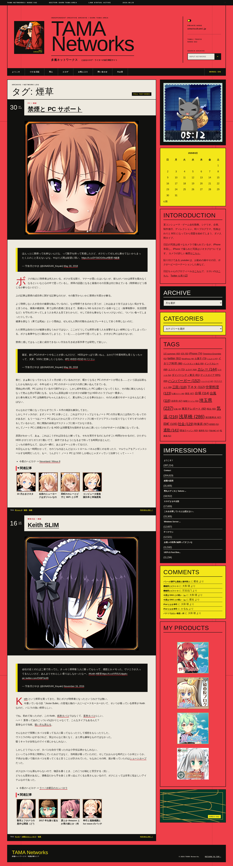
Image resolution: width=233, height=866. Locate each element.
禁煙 (30, 510)
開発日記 (31, 519)
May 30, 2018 (71, 266)
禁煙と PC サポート (55, 109)
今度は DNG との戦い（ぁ (174, 595)
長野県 (203, 431)
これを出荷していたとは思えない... (179, 511)
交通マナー (178, 394)
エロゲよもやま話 (171, 501)
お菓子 (201, 358)
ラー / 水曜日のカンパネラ (53, 788)
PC (29, 103)
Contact (167, 470)
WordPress (188, 359)
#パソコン (89, 359)
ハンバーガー (184, 381)
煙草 (25, 510)
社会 (186, 424)
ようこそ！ (168, 460)
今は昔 (120, 72)
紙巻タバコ (63, 715)
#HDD (73, 359)
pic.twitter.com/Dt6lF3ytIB (35, 678)
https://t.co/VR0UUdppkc (115, 673)
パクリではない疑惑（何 (173, 613)
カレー (207, 369)
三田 (179, 387)
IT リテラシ (169, 532)
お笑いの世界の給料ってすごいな (178, 542)
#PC (67, 359)
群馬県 (214, 424)
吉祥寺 (177, 401)
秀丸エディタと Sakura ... (175, 491)
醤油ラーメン (189, 430)
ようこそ (16, 72)
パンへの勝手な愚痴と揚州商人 (176, 581)
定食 (177, 409)
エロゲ (66, 72)
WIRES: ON (215, 72)
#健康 (116, 257)
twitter (174, 358)
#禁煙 (110, 257)
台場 (202, 393)
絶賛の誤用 (168, 481)
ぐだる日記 (35, 72)
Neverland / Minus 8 (49, 461)
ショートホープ (138, 758)
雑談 (35, 103)
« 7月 (165, 201)
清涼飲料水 (213, 417)
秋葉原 (201, 424)
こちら (196, 253)
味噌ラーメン (191, 401)
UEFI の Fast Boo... (172, 552)
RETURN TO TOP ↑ (213, 856)
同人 (51, 72)
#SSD (80, 359)
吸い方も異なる (43, 724)
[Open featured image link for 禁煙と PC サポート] (82, 178)
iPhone (195, 353)
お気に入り (83, 72)
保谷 (189, 393)
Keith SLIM (43, 525)
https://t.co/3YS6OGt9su (94, 257)
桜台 (211, 409)
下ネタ (196, 387)
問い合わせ (103, 72)
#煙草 (99, 673)
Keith (26, 698)
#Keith (92, 673)
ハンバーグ (207, 381)
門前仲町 (214, 431)
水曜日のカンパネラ (29, 837)
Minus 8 (18, 510)
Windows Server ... (172, 522)
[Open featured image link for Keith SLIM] (82, 593)
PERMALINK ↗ (146, 510)
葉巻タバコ (89, 715)
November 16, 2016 (74, 686)
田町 (170, 424)
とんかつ (212, 359)
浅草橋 (192, 416)
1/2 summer (171, 354)
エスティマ (176, 369)
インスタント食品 (193, 363)
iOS (184, 354)
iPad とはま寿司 (170, 604)
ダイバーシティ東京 (186, 375)
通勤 (171, 430)
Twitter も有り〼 (179, 275)
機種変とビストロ (171, 586)
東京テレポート (194, 408)
